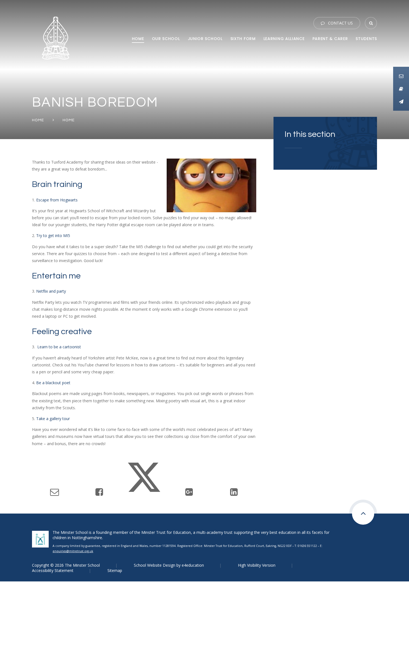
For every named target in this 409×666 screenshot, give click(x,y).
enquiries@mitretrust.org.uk (73, 551)
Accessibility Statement (52, 570)
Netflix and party (51, 291)
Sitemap (114, 570)
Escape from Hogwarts (57, 200)
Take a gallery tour (53, 418)
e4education (193, 565)
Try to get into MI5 (53, 235)
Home (38, 120)
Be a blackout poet (53, 382)
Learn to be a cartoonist (59, 346)
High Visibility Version (256, 565)
